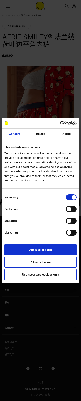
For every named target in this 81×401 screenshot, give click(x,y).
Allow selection (40, 262)
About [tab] (66, 133)
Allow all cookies (40, 249)
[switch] (71, 209)
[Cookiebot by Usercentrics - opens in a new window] (60, 123)
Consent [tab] (14, 133)
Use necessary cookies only (40, 274)
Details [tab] (40, 133)
